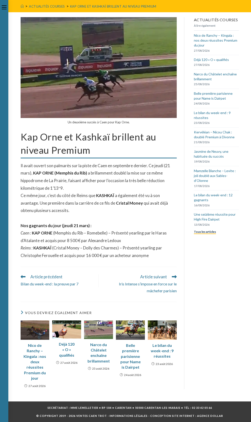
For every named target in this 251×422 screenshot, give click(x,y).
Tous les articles (205, 232)
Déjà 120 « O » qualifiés (67, 349)
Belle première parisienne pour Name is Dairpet (130, 356)
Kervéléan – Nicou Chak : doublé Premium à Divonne (214, 134)
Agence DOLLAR (210, 415)
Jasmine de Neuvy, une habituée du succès (211, 153)
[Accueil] (22, 6)
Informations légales (129, 415)
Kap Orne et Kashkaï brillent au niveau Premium (113, 6)
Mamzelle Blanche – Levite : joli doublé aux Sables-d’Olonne (215, 176)
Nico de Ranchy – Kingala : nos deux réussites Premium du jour (35, 361)
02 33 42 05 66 (202, 407)
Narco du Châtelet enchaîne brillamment (99, 352)
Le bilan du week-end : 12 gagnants (213, 197)
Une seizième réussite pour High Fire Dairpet (215, 216)
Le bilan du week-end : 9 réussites (162, 351)
